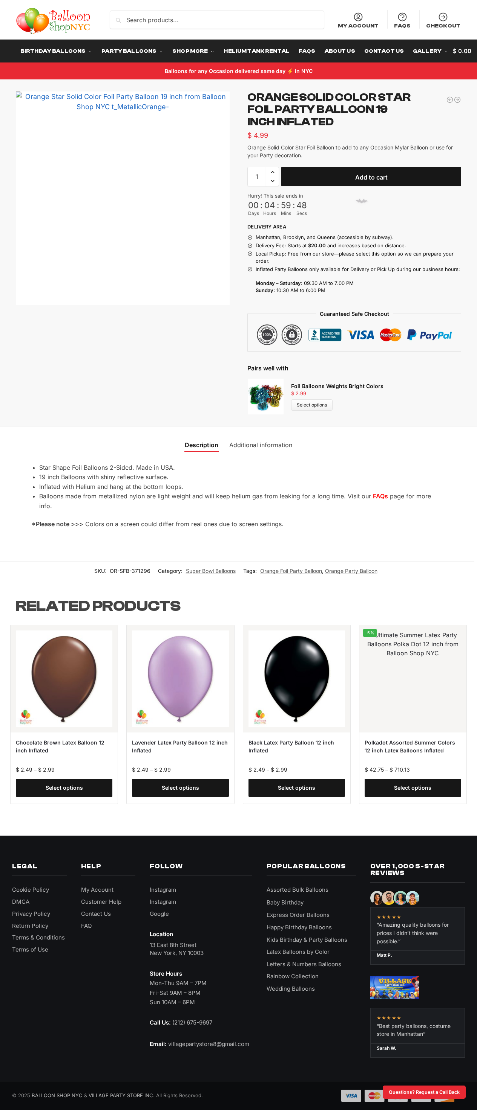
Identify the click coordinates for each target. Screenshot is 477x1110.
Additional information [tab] (260, 445)
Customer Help (101, 901)
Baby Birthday (285, 902)
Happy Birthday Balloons (299, 927)
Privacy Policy (31, 913)
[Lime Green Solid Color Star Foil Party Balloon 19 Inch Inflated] (450, 100)
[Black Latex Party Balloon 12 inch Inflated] (296, 678)
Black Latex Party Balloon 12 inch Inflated (291, 746)
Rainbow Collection (293, 976)
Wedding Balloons (291, 988)
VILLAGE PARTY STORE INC (121, 1095)
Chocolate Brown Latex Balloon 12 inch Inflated (60, 746)
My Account (358, 26)
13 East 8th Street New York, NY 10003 (177, 949)
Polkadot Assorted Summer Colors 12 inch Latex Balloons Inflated (410, 746)
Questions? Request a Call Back (424, 1092)
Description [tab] (201, 445)
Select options (312, 405)
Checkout (443, 26)
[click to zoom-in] (123, 198)
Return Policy (30, 925)
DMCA (20, 901)
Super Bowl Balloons (211, 571)
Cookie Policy (30, 889)
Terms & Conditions (38, 937)
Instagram (163, 889)
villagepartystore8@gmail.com (208, 1044)
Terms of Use (30, 949)
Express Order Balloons (298, 914)
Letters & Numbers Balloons (304, 964)
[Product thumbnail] (269, 396)
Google (159, 913)
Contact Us (96, 913)
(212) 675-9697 (192, 1022)
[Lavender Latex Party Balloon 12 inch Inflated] (180, 678)
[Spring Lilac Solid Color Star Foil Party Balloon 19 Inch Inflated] (457, 100)
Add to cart (371, 177)
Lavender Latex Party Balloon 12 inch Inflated (180, 746)
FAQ (86, 925)
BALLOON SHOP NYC (57, 1095)
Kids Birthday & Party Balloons (307, 939)
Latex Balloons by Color (298, 951)
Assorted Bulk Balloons (297, 889)
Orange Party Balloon (351, 571)
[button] (272, 172)
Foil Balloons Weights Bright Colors (337, 386)
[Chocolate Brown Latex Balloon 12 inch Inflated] (64, 678)
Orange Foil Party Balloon (291, 571)
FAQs (402, 26)
